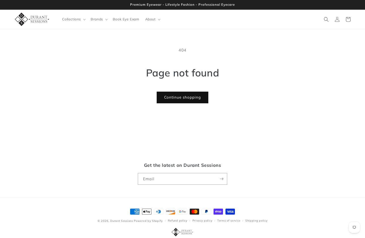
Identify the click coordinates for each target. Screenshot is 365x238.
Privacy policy (202, 221)
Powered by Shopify (148, 221)
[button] (73, 19)
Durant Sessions (121, 221)
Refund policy (177, 221)
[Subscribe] (221, 179)
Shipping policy (256, 221)
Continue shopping (182, 97)
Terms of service (228, 221)
